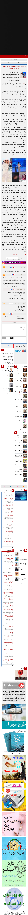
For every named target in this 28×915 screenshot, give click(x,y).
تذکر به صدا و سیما (10, 515)
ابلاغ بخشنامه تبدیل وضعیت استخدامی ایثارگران (8, 643)
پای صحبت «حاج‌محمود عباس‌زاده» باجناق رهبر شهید (9, 596)
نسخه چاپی (10, 345)
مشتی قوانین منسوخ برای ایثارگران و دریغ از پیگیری (9, 523)
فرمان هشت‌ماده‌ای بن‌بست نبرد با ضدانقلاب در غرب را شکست (8, 648)
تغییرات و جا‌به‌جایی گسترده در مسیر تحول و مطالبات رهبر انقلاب (8, 567)
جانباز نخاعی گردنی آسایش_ (21, 62)
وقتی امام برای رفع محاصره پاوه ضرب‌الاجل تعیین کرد (8, 598)
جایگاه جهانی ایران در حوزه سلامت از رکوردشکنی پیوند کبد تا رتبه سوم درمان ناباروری (8, 660)
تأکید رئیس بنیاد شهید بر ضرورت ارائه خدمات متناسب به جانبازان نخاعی (8, 593)
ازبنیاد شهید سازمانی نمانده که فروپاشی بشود (8, 499)
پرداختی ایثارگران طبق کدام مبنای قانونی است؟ (8, 510)
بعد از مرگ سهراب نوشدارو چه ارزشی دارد (8, 542)
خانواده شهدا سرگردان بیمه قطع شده (8, 621)
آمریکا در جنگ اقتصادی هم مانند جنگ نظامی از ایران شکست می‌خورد (8, 663)
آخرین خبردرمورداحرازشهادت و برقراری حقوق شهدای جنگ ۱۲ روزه (8, 624)
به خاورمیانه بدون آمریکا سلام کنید (8, 564)
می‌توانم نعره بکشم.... (10, 525)
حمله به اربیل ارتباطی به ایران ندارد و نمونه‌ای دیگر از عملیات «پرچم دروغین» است (8, 637)
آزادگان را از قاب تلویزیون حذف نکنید (8, 646)
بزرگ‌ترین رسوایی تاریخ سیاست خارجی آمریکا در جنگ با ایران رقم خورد (8, 634)
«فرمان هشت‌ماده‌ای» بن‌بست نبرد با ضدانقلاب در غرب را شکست (8, 590)
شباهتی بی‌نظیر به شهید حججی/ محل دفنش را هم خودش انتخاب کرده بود (8, 601)
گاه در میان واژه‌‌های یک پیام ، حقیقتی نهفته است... (8, 539)
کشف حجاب (9, 255)
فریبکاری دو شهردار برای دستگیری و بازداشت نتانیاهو (8, 528)
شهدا (17, 255)
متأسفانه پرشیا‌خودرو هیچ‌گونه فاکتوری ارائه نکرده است (8, 533)
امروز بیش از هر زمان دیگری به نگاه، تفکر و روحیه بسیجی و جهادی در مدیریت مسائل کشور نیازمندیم (8, 640)
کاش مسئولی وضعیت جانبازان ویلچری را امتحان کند (8, 507)
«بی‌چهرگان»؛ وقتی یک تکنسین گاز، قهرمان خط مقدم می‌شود (8, 357)
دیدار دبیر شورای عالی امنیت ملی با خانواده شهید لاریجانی (8, 584)
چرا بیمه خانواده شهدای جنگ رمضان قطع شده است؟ (8, 657)
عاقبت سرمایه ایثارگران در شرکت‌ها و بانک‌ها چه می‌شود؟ (8, 517)
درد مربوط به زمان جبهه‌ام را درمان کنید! (8, 545)
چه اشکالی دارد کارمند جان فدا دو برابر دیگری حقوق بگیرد (7, 354)
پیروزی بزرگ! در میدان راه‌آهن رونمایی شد (8, 570)
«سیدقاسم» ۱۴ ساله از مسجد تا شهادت (8, 587)
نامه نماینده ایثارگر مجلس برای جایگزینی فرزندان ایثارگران (8, 629)
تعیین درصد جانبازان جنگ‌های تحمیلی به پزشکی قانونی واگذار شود (8, 504)
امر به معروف (22, 255)
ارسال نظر (4, 338)
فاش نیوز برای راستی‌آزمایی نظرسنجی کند (9, 520)
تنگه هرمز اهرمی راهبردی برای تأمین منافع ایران (8, 360)
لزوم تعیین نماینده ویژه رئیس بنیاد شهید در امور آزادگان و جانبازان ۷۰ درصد (8, 513)
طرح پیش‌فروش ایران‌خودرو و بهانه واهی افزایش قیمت (8, 530)
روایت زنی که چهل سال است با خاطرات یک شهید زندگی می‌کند (8, 576)
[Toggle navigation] (26, 56)
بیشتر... (20, 429)
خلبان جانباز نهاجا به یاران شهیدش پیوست (9, 553)
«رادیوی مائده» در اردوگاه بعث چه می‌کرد (8, 607)
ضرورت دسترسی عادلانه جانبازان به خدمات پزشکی (8, 651)
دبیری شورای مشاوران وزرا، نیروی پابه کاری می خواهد (8, 536)
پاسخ (4, 267)
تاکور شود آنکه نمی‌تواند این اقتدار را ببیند (9, 496)
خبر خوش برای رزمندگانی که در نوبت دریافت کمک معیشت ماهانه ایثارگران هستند (8, 559)
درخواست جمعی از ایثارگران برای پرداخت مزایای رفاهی (8, 654)
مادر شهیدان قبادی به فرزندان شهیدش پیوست (8, 556)
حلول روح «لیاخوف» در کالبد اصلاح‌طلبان (9, 631)
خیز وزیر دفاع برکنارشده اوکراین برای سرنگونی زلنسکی (8, 562)
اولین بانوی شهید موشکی (9, 352)
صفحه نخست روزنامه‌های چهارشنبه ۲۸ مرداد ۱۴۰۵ (9, 579)
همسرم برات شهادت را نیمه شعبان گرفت (8, 573)
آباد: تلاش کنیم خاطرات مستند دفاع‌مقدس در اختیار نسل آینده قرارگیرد (8, 610)
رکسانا (14, 255)
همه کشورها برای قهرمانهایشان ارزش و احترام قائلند (8, 502)
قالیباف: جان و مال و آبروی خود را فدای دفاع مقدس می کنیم (8, 363)
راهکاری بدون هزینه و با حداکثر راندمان (8, 493)
